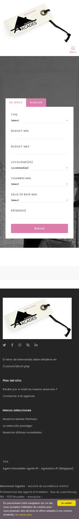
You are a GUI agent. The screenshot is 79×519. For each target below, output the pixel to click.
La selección (18, 426)
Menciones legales (12, 486)
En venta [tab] (15, 102)
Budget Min (20, 131)
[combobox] (39, 120)
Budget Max (20, 146)
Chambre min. (21, 178)
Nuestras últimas (22, 432)
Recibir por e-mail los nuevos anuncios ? (30, 389)
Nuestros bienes (20, 419)
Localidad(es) (22, 162)
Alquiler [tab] (36, 102)
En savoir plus (23, 514)
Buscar (39, 228)
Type (14, 115)
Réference (18, 210)
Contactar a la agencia (19, 396)
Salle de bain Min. (24, 194)
